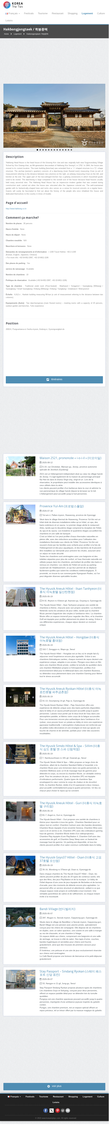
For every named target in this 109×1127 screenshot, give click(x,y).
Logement (87, 13)
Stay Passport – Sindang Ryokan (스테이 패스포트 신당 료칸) (70, 973)
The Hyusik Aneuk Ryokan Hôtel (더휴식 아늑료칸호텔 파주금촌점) (70, 690)
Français (13, 13)
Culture (101, 13)
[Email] (68, 1110)
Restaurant (57, 13)
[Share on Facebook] (45, 1110)
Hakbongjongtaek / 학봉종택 (37, 34)
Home (6, 34)
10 (63, 150)
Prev (7, 115)
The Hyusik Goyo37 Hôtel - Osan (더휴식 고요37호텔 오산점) (70, 859)
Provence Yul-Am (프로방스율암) (62, 506)
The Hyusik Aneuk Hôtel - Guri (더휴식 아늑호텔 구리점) (71, 804)
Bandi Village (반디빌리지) (57, 909)
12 (68, 150)
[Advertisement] (54, 61)
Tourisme (43, 13)
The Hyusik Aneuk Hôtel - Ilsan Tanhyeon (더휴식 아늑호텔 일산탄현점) (70, 590)
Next (101, 115)
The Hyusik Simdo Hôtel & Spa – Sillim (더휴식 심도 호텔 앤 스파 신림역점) (70, 747)
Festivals (29, 13)
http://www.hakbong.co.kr (16, 209)
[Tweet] (51, 1110)
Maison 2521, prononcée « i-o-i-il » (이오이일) (70, 458)
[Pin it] (57, 1110)
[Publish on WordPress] (62, 1110)
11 (65, 150)
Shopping (72, 13)
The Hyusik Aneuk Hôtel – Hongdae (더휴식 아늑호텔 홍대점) (69, 638)
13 (71, 150)
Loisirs (9, 20)
